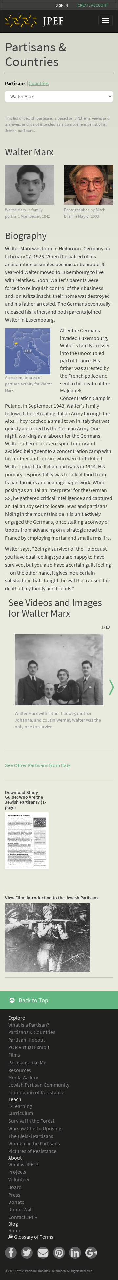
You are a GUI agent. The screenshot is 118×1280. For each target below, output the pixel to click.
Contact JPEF (22, 1217)
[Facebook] (13, 1252)
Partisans (15, 83)
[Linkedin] (77, 1252)
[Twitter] (29, 1252)
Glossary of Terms (33, 1236)
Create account (93, 5)
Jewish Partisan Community (38, 1084)
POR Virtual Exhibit (28, 1047)
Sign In (62, 5)
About (15, 1157)
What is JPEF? (23, 1164)
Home (14, 1230)
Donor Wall (20, 1209)
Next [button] (111, 687)
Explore (16, 1018)
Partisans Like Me (27, 1062)
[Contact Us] (45, 1252)
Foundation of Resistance (36, 1092)
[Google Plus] (92, 1252)
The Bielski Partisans (30, 1136)
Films (14, 1054)
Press (14, 1194)
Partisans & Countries (31, 1032)
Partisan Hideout (26, 1039)
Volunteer (19, 1179)
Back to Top (32, 1000)
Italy (65, 765)
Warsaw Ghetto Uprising (34, 1128)
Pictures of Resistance (32, 1151)
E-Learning (20, 1106)
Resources (19, 1070)
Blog (13, 1223)
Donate (16, 1202)
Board (15, 1187)
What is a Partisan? (28, 1024)
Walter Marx (29, 151)
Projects (17, 1172)
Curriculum (20, 1113)
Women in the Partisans (34, 1143)
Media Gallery (23, 1077)
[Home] (31, 21)
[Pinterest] (61, 1252)
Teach (14, 1099)
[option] (59, 684)
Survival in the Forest (31, 1120)
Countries (39, 83)
